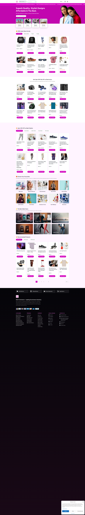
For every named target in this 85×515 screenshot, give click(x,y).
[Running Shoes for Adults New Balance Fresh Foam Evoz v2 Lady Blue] (64, 137)
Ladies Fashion (29, 326)
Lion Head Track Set (63, 250)
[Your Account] (67, 1)
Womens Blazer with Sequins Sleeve (63, 162)
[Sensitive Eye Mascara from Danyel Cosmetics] (53, 246)
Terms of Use (40, 325)
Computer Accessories (20, 328)
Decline (56, 513)
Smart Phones (29, 324)
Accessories (29, 320)
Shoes (27, 25)
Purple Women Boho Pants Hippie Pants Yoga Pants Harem (53, 162)
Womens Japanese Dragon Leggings (41, 46)
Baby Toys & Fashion (30, 328)
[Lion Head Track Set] (64, 246)
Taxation (39, 331)
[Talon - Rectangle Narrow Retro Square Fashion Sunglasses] (42, 59)
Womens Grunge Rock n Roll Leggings (31, 162)
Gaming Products (19, 331)
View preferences (80, 511)
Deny (73, 511)
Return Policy (40, 328)
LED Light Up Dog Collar (21, 250)
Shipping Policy (40, 329)
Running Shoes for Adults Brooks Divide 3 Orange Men (31, 65)
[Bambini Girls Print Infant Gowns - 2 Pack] (31, 246)
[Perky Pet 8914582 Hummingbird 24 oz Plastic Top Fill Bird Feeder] (42, 263)
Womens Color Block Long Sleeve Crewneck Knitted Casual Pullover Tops (64, 47)
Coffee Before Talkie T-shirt (53, 65)
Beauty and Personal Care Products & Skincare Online (46, 4)
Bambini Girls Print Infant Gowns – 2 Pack (31, 251)
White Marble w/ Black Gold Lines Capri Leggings (42, 162)
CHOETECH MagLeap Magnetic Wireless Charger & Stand (20, 93)
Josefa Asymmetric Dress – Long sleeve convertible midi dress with (31, 270)
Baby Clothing (18, 320)
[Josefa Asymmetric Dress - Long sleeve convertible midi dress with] (31, 263)
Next (66, 281)
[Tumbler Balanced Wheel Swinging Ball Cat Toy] (64, 59)
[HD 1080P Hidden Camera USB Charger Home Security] (31, 87)
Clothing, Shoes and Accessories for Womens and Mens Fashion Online (69, 4)
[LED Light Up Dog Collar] (21, 246)
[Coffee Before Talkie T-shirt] (53, 59)
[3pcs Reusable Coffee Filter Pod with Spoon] (21, 263)
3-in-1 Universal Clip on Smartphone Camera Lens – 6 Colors (42, 93)
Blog (61, 1)
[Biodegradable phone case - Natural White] (42, 105)
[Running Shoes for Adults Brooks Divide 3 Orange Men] (31, 59)
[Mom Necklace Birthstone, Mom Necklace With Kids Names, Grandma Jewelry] (21, 156)
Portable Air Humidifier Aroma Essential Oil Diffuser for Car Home (64, 111)
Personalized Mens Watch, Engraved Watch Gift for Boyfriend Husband (42, 144)
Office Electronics (19, 326)
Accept (66, 511)
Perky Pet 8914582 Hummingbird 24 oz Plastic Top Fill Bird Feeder (41, 270)
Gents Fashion (29, 327)
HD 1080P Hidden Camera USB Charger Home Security (31, 93)
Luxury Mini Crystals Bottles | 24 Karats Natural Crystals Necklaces (30, 144)
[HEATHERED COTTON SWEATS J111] (21, 137)
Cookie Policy (40, 332)
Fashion (19, 25)
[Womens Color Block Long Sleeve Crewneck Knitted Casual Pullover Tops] (64, 40)
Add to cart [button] (52, 171)
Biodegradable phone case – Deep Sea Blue (52, 111)
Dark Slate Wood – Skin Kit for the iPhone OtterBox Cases (64, 93)
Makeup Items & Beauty (20, 322)
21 (48, 281)
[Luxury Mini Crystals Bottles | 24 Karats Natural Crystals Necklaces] (31, 137)
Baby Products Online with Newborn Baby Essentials (25, 4)
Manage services (65, 508)
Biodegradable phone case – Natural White (41, 111)
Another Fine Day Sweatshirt (20, 46)
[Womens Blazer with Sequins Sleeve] (64, 156)
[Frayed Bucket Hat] (53, 40)
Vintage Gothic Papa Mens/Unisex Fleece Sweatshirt (30, 46)
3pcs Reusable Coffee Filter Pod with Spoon (20, 269)
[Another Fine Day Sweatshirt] (21, 40)
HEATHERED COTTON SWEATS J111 (20, 143)
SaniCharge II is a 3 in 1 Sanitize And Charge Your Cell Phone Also (53, 93)
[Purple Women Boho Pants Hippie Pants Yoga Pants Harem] (53, 156)
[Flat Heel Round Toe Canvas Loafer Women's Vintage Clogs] (21, 59)
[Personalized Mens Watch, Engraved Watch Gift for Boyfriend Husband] (42, 137)
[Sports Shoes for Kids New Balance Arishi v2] (42, 246)
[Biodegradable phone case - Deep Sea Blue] (53, 105)
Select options (20, 71)
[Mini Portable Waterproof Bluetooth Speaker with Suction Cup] (31, 105)
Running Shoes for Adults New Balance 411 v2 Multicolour (53, 143)
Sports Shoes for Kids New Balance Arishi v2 (42, 251)
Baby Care (28, 322)
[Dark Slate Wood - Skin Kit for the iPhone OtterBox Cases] (64, 87)
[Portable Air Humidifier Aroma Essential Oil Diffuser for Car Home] (64, 105)
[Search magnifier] (35, 1)
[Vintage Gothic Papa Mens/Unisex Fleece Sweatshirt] (31, 40)
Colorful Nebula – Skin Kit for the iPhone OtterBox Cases (20, 111)
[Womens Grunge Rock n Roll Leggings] (31, 156)
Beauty (35, 25)
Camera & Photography (20, 329)
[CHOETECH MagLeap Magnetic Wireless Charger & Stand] (21, 87)
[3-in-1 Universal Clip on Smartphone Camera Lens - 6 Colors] (42, 87)
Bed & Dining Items (19, 327)
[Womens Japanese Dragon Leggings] (42, 40)
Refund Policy (40, 326)
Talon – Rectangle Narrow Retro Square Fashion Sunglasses (41, 65)
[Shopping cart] (65, 1)
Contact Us (40, 322)
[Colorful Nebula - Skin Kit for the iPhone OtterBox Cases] (21, 105)
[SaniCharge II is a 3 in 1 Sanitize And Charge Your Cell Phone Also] (53, 87)
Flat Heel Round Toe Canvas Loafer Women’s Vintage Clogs (21, 65)
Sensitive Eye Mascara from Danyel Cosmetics (53, 251)
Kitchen (43, 25)
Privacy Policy (40, 323)
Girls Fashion (18, 324)
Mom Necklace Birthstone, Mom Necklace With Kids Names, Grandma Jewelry (20, 164)
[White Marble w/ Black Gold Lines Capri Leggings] (42, 156)
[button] (19, 167)
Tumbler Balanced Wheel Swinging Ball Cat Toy (64, 65)
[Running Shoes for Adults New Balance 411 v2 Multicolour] (53, 137)
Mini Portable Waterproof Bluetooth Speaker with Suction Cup (31, 111)
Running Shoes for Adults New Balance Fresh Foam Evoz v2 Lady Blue (64, 144)
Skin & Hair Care (29, 323)
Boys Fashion (18, 323)
